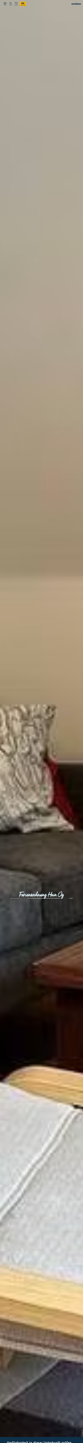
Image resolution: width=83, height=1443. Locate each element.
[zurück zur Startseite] (76, 4)
